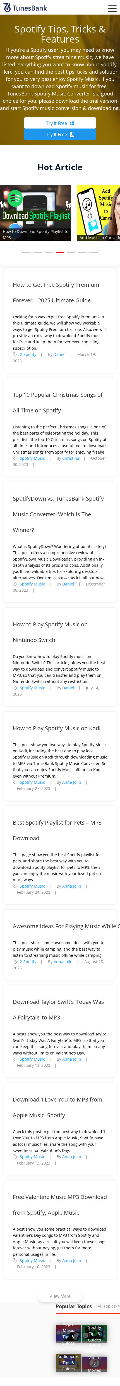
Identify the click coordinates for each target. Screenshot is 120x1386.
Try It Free (56, 123)
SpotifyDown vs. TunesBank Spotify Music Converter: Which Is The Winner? (58, 514)
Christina (70, 458)
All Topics (109, 1306)
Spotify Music (32, 458)
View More (60, 1296)
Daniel (60, 354)
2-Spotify (28, 354)
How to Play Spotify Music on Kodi (56, 728)
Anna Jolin (71, 782)
